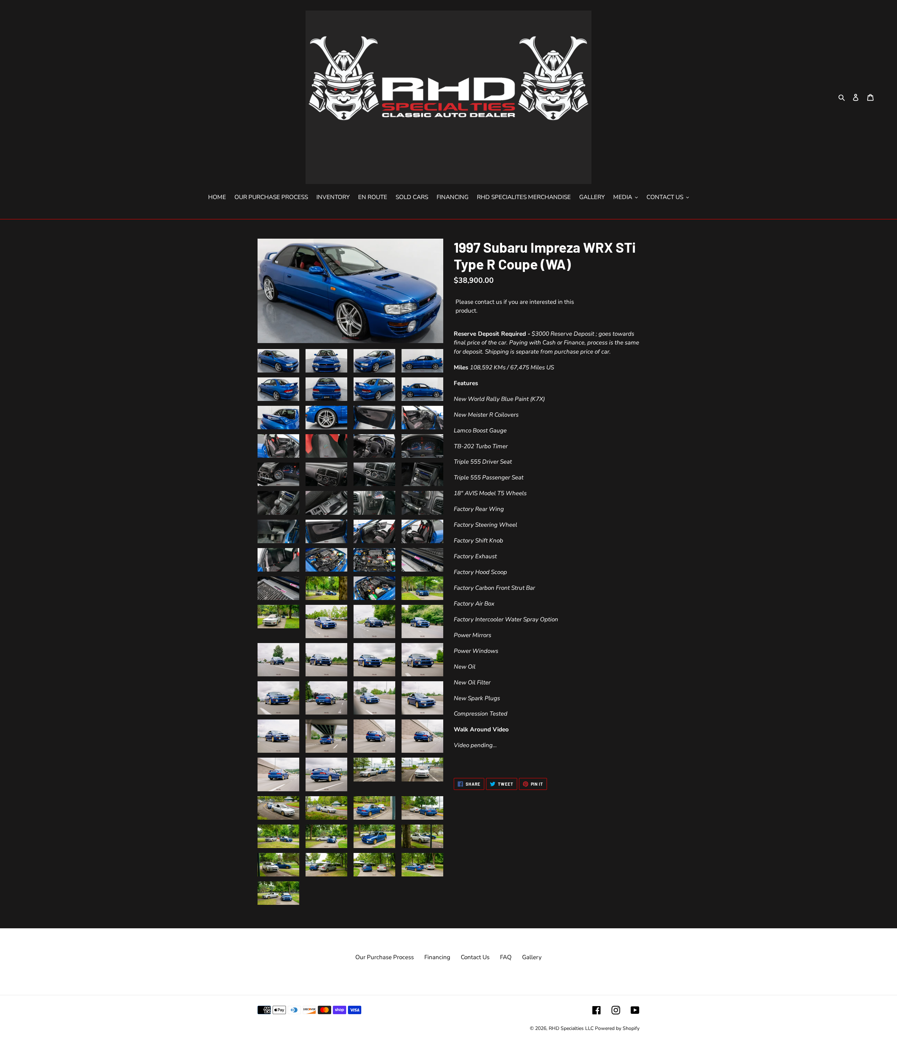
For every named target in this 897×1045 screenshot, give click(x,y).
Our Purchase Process (384, 957)
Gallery (532, 957)
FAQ (506, 957)
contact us (488, 302)
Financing (437, 957)
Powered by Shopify (617, 1028)
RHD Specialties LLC (571, 1028)
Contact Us (475, 957)
